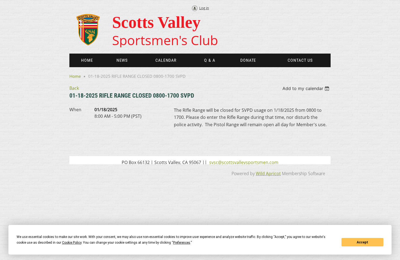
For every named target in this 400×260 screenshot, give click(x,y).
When (75, 110)
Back (74, 88)
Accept (362, 242)
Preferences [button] (181, 242)
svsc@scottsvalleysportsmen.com (243, 162)
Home (75, 76)
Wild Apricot (268, 174)
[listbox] (306, 88)
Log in (204, 7)
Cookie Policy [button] (71, 242)
